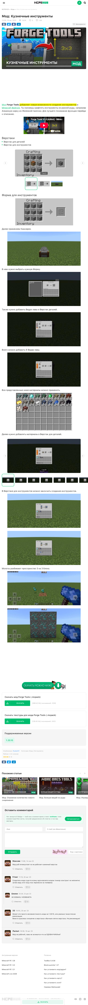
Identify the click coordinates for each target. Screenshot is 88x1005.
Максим (16, 861)
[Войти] (79, 3)
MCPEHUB (5, 9)
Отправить (12, 852)
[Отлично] (11, 757)
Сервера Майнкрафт (52, 987)
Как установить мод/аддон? (55, 969)
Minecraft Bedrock (11, 108)
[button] (4, 3)
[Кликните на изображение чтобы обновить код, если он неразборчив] (59, 852)
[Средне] (8, 757)
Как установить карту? (53, 978)
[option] (44, 163)
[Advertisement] (44, 85)
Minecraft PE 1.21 (8, 969)
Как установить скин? (52, 983)
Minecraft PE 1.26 (8, 961)
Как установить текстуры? (54, 974)
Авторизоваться (73, 819)
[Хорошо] (10, 757)
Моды (13, 9)
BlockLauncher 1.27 (51, 965)
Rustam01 (16, 751)
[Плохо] (4, 757)
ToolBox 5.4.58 (49, 961)
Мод (4, 104)
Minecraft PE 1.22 (8, 965)
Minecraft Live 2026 (9, 974)
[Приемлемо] (6, 757)
